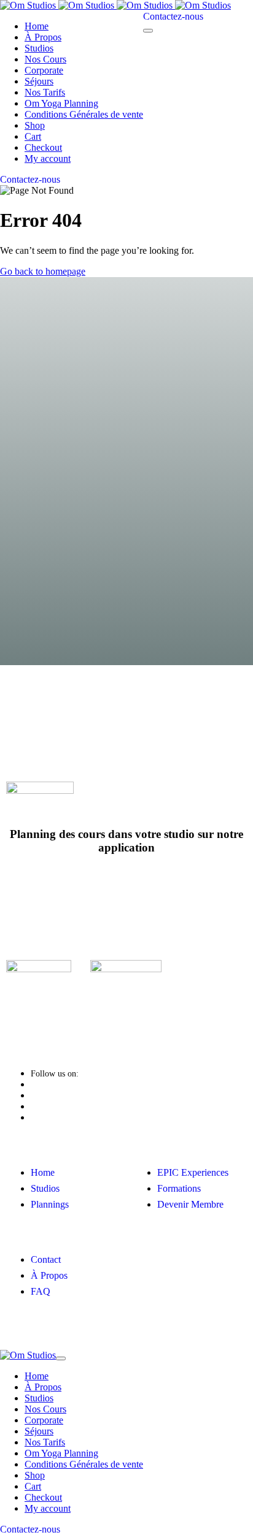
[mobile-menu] (148, 30)
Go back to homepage (42, 271)
